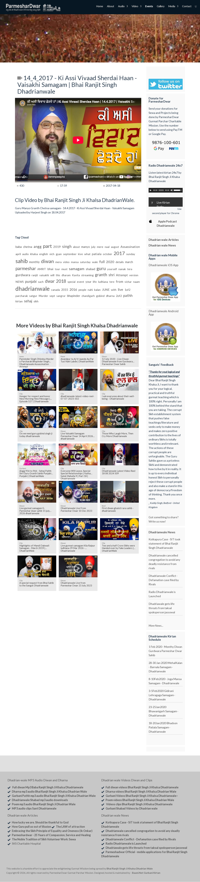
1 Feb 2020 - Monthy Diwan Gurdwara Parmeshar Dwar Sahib (165, 651)
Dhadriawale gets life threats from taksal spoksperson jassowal (162, 608)
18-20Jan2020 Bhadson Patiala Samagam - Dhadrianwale (163, 727)
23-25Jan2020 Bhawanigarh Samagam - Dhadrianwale (163, 711)
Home (99, 6)
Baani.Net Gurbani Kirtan (146, 872)
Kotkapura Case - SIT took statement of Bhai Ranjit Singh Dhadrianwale (164, 543)
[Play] (150, 190)
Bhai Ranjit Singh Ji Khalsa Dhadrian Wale (130, 868)
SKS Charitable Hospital (26, 843)
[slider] (178, 190)
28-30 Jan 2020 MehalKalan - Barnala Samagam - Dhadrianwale (165, 667)
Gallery (160, 6)
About (110, 6)
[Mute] (171, 190)
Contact (186, 6)
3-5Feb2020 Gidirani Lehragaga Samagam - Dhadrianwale (162, 695)
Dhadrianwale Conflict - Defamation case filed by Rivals (164, 580)
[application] (166, 190)
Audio (121, 6)
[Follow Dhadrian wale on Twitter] (185, 869)
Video (135, 6)
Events (149, 6)
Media (171, 6)
